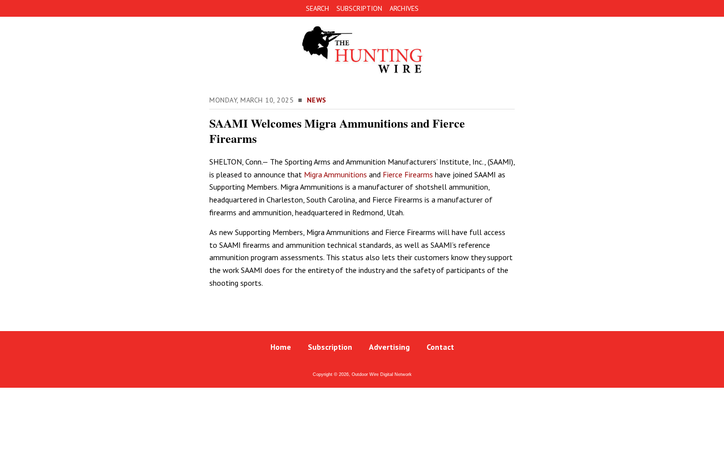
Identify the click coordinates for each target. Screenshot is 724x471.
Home (280, 347)
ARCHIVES (404, 8)
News (317, 100)
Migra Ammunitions (335, 174)
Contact (440, 347)
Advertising (389, 347)
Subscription (330, 347)
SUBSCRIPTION (359, 8)
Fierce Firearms (408, 174)
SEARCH (317, 8)
